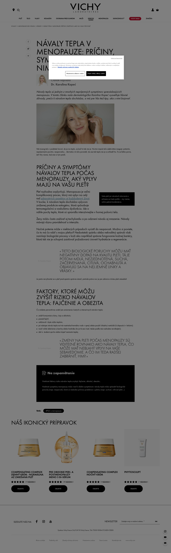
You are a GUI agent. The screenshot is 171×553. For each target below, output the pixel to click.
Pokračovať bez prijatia (116, 58)
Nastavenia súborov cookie (75, 73)
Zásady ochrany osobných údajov (68, 67)
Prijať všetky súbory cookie (96, 73)
